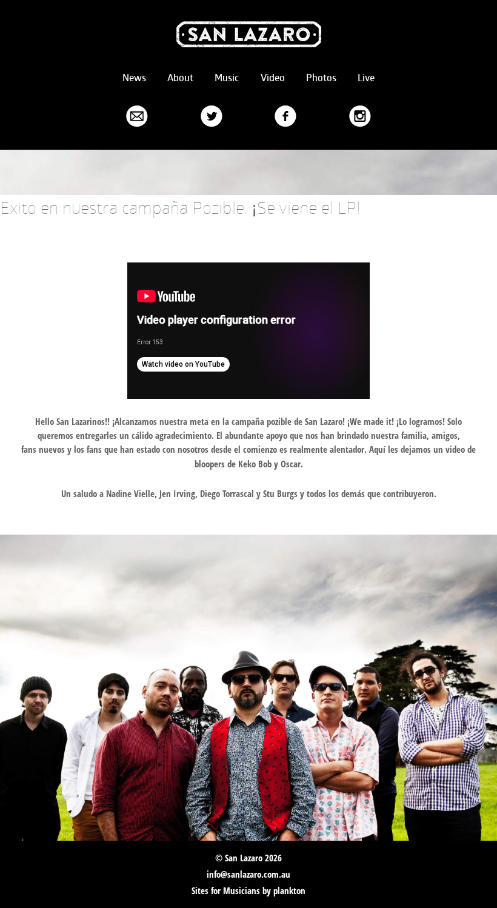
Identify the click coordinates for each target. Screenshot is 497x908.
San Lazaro (248, 34)
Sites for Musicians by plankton (248, 890)
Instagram (360, 115)
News (134, 77)
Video (273, 77)
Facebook (285, 115)
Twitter (211, 115)
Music (227, 77)
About (180, 77)
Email (137, 115)
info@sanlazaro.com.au (248, 874)
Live (366, 77)
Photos (321, 77)
